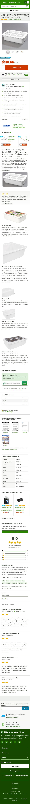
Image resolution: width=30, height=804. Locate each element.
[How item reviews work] (21, 548)
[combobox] (15, 6)
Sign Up (25, 708)
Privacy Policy (19, 389)
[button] (8, 52)
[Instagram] (2, 742)
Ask (24, 383)
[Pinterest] (19, 742)
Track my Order (15, 771)
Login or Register (15, 531)
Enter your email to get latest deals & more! (14, 704)
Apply (26, 75)
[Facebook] (11, 742)
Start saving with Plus (12, 717)
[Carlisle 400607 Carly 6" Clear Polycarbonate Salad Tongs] (9, 141)
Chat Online (8, 775)
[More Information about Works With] (11, 132)
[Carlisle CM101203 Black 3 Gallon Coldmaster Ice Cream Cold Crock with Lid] (6, 505)
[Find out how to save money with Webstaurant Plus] (1, 137)
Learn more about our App (13, 726)
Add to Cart (7, 144)
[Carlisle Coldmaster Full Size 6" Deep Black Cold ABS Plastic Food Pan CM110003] (20, 505)
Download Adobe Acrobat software (9, 449)
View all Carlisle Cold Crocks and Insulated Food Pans (19, 126)
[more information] (23, 86)
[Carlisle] (6, 126)
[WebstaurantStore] (15, 732)
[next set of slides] (28, 141)
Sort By (3, 593)
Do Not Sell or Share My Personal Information (15, 794)
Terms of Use (11, 389)
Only (3, 60)
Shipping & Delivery (21, 775)
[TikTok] (15, 742)
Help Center (15, 766)
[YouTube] (6, 742)
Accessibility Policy (15, 791)
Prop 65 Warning (7, 412)
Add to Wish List (15, 79)
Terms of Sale (15, 783)
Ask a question (17, 19)
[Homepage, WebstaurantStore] (15, 2)
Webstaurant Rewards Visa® (14, 74)
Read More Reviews (7, 203)
